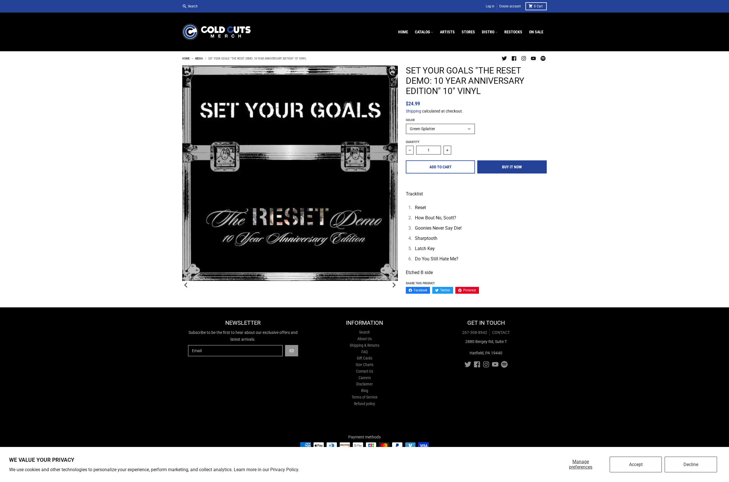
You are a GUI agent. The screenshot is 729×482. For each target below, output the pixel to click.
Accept (636, 464)
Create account (510, 6)
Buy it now (512, 167)
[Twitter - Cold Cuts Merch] (504, 58)
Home (186, 58)
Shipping (413, 111)
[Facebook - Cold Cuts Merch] (514, 58)
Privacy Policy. (284, 469)
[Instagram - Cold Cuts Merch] (523, 58)
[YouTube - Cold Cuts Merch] (533, 58)
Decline (690, 464)
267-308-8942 (474, 332)
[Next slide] (394, 285)
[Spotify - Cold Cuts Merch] (543, 58)
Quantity (412, 142)
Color (410, 120)
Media (199, 58)
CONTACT (501, 332)
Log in (490, 6)
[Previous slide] (186, 285)
